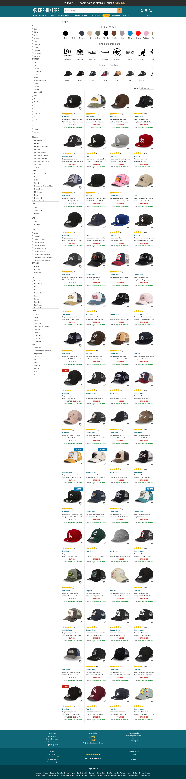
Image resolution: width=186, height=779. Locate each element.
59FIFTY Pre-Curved (41, 158)
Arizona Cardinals (40, 251)
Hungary (148, 773)
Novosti (98, 15)
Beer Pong (37, 323)
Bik (35, 62)
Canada (60, 773)
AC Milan (37, 236)
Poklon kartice (87, 15)
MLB (35, 363)
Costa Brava (38, 341)
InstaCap (125, 15)
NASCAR (37, 369)
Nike (135, 196)
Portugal (84, 775)
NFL (35, 375)
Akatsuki (37, 281)
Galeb (36, 83)
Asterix (36, 177)
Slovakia (99, 775)
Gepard (36, 89)
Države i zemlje (39, 201)
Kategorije (116, 15)
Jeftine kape (52, 736)
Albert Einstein (39, 284)
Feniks (36, 77)
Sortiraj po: (135, 88)
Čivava (36, 68)
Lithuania (55, 775)
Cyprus (73, 773)
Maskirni (37, 56)
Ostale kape (38, 210)
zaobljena (37, 225)
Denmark (92, 773)
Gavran (36, 86)
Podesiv (36, 266)
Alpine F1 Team (39, 239)
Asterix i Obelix (39, 293)
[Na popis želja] (80, 108)
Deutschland (101, 773)
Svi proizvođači (64, 15)
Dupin (36, 74)
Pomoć (150, 15)
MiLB (35, 359)
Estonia (116, 773)
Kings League (38, 353)
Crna (35, 35)
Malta (72, 775)
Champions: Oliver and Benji (43, 186)
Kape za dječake (52, 745)
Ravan (36, 222)
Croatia (66, 773)
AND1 (36, 102)
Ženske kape (52, 742)
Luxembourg (64, 775)
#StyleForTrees (51, 757)
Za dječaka (75, 15)
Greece (141, 773)
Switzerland (122, 775)
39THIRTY (37, 143)
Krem (36, 47)
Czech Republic (82, 773)
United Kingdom (132, 775)
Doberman (37, 71)
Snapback (37, 272)
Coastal (36, 108)
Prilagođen (37, 269)
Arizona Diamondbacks (42, 254)
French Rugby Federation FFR (44, 350)
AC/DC (36, 314)
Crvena (36, 38)
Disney (36, 195)
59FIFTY (37, 149)
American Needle (40, 99)
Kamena (37, 44)
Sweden (114, 775)
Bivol (35, 65)
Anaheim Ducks (39, 245)
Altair (35, 287)
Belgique (46, 773)
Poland (77, 775)
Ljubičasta (37, 53)
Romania (92, 775)
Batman (36, 296)
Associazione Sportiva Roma (43, 257)
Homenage (38, 123)
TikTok (134, 754)
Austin (36, 320)
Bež (35, 29)
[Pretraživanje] (119, 10)
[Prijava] (142, 10)
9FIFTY (36, 168)
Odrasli (36, 132)
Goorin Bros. (38, 117)
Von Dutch (52, 15)
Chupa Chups (38, 189)
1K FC (36, 233)
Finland (122, 773)
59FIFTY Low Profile (41, 155)
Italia (43, 775)
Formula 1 (37, 347)
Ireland (38, 775)
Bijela (36, 32)
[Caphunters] (52, 10)
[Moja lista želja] (146, 10)
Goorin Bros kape (52, 739)
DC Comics (38, 192)
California (37, 329)
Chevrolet (37, 335)
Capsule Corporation (41, 308)
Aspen (36, 317)
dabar (36, 207)
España (109, 773)
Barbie (36, 180)
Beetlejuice (37, 183)
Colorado (37, 338)
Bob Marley (38, 305)
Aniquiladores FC (40, 248)
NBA (35, 372)
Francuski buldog (40, 80)
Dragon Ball (38, 198)
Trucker (36, 213)
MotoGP (37, 366)
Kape (35, 15)
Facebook (134, 757)
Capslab (37, 105)
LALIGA (36, 356)
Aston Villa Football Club (42, 260)
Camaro (37, 332)
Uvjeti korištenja (52, 762)
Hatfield (36, 120)
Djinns (36, 111)
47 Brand (37, 96)
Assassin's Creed (40, 174)
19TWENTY (38, 140)
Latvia (49, 775)
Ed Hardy (37, 114)
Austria (38, 773)
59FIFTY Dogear (40, 152)
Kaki (35, 41)
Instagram (133, 759)
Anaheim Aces (39, 242)
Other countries (145, 775)
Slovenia (107, 775)
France (129, 773)
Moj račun (52, 754)
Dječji (36, 129)
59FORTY (37, 165)
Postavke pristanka (52, 759)
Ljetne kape (52, 733)
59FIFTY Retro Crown (41, 161)
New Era (42, 15)
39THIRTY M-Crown (41, 146)
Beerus (36, 299)
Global (135, 773)
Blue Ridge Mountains (41, 326)
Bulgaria (53, 773)
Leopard (37, 50)
